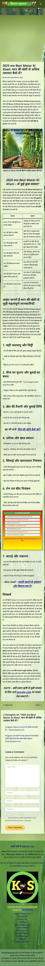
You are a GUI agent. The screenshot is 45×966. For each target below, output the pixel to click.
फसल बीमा (22, 939)
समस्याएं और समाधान (22, 942)
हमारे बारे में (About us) (22, 846)
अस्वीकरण (22, 922)
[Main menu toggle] (40, 4)
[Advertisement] (22, 31)
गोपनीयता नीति (22, 919)
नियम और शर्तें (22, 917)
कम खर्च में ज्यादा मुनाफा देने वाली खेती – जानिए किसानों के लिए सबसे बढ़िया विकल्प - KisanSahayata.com (22, 739)
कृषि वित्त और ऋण (22, 936)
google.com (24, 692)
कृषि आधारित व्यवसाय (22, 933)
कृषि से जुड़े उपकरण (22, 931)
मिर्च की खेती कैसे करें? (29, 429)
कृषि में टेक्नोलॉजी (22, 928)
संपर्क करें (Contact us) (22, 914)
